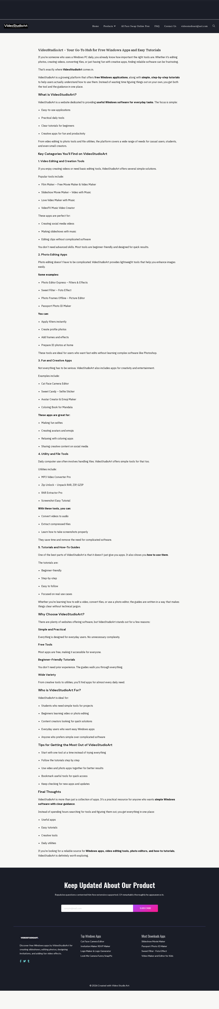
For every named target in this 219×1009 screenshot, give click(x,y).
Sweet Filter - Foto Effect (154, 951)
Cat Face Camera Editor (92, 941)
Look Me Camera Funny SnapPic (96, 955)
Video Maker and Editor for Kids (157, 955)
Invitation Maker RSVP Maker (95, 946)
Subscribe (145, 908)
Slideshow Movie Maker (153, 941)
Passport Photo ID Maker (154, 946)
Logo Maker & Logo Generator (96, 951)
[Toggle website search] (213, 26)
